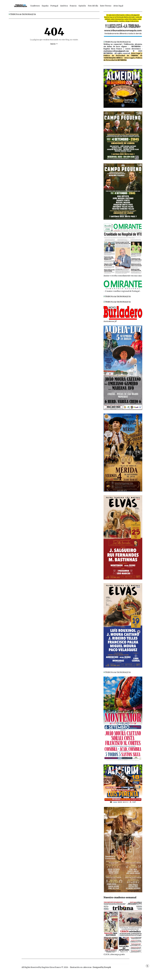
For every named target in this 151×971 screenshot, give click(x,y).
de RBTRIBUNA (121, 60)
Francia (73, 6)
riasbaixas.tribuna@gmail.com (116, 51)
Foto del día (93, 6)
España (45, 6)
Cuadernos (35, 6)
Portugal (54, 6)
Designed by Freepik (102, 967)
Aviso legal (118, 6)
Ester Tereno (105, 6)
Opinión (82, 6)
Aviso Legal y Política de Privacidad (123, 54)
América (64, 6)
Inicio (53, 44)
